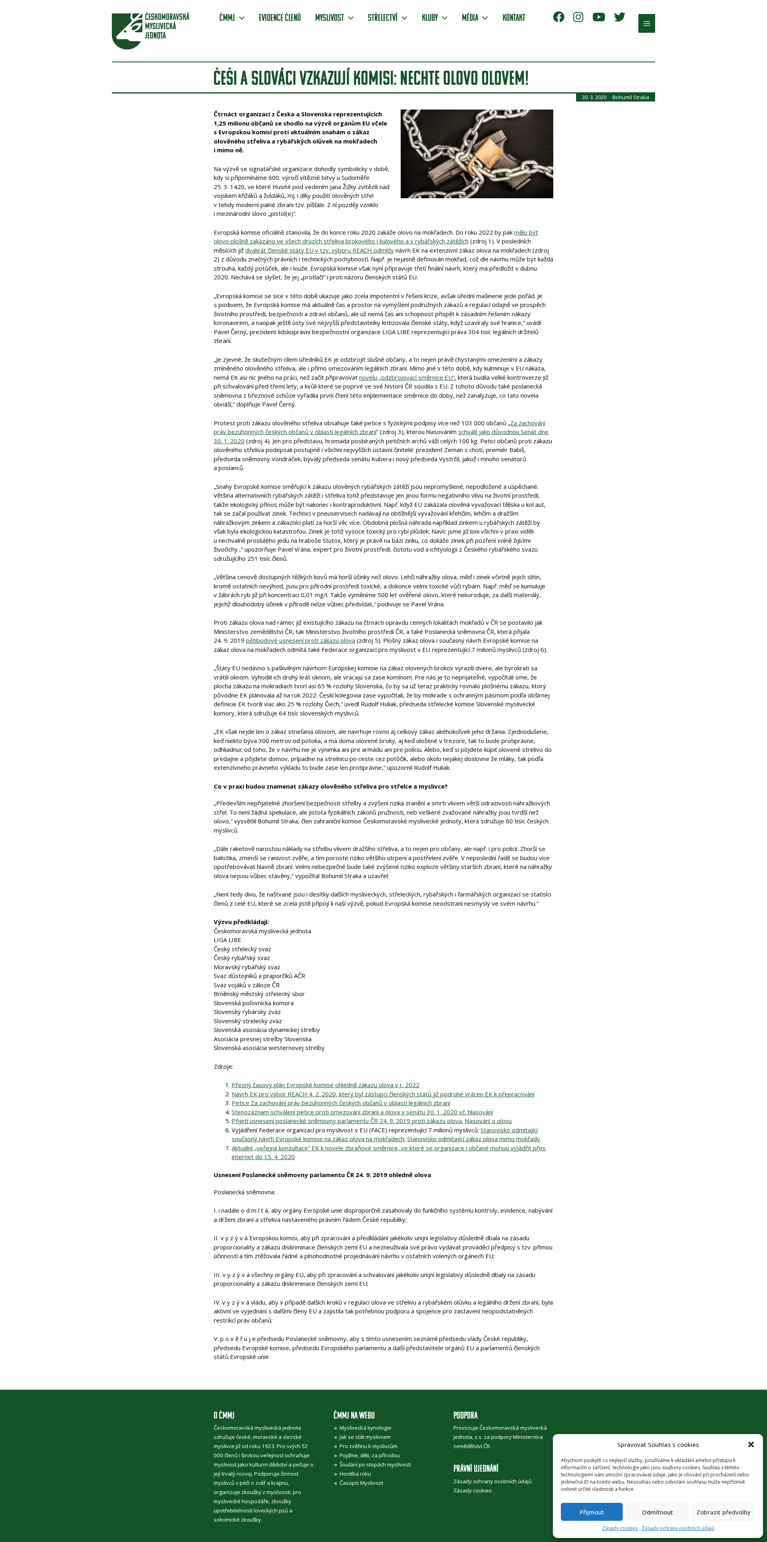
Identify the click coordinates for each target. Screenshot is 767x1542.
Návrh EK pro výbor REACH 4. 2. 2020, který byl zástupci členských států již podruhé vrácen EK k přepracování (383, 1094)
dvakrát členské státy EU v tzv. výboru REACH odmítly (319, 250)
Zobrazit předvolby (724, 1512)
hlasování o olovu (488, 1121)
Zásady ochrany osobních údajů (678, 1528)
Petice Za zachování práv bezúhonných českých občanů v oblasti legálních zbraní (341, 1103)
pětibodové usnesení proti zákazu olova (300, 640)
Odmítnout (657, 1512)
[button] (751, 1444)
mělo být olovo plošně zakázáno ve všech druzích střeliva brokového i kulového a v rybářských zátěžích (376, 236)
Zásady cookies (620, 1528)
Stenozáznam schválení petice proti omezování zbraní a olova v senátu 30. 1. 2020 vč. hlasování (362, 1112)
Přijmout (592, 1512)
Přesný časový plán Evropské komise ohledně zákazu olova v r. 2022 (325, 1085)
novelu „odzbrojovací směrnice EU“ (407, 377)
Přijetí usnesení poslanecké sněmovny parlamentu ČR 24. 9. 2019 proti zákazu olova (347, 1121)
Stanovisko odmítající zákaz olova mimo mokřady (473, 1139)
